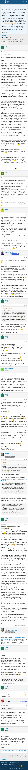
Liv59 (3, 39)
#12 (26, 653)
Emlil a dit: (4, 462)
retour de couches (15, 41)
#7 (26, 374)
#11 (26, 635)
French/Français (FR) (14, 762)
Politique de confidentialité (7, 766)
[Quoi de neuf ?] (23, 1)
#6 (26, 341)
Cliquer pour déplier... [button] (14, 493)
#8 (26, 399)
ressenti (8, 41)
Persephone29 (9, 368)
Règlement (11, 764)
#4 (26, 257)
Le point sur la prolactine (17, 497)
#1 (26, 51)
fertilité (21, 39)
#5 (26, 305)
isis (6, 172)
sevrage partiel (4, 43)
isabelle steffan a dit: (6, 308)
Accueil (18, 766)
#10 (26, 524)
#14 (26, 705)
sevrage (22, 41)
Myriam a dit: (5, 676)
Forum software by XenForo (12, 768)
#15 (26, 734)
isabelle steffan (9, 252)
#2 (26, 177)
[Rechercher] (26, 1)
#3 (26, 214)
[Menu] (2, 2)
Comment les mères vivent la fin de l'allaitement (13, 638)
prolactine (3, 41)
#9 (26, 459)
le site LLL (12, 29)
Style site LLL (5, 762)
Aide (15, 766)
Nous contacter (4, 764)
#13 (26, 692)
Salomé (7, 209)
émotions (17, 39)
